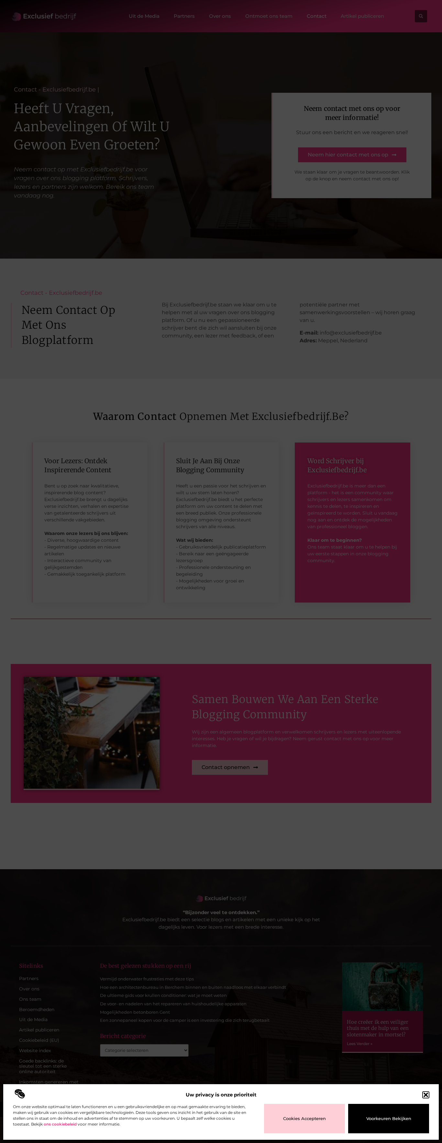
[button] (426, 1095)
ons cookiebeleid (60, 1124)
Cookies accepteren (304, 1118)
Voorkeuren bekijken (388, 1118)
